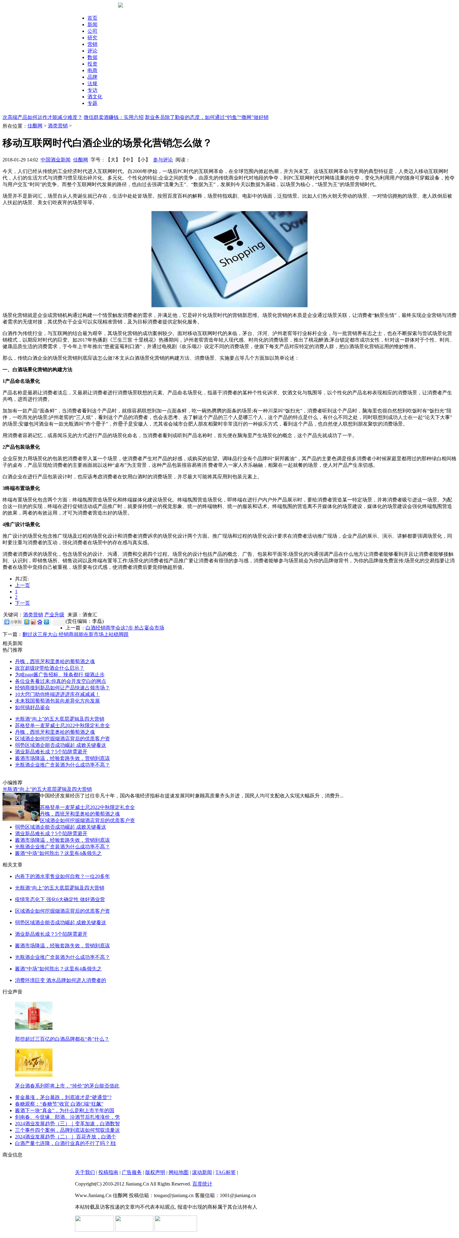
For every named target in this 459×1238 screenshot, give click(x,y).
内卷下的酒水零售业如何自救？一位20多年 (62, 876)
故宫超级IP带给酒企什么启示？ (49, 668)
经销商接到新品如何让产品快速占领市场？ (62, 687)
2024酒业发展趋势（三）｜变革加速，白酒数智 (67, 1123)
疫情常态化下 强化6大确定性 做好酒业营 (60, 899)
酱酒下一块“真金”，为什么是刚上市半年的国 (64, 1110)
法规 (92, 83)
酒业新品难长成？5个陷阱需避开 (51, 751)
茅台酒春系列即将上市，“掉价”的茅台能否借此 (67, 1085)
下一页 (22, 603)
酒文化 (94, 96)
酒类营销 (58, 125)
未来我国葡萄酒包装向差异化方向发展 (57, 700)
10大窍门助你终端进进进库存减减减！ (57, 694)
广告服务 (132, 1172)
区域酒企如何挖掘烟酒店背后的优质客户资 (62, 738)
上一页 (22, 585)
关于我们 (85, 1172)
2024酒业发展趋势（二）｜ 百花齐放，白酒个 (65, 1136)
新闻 (92, 24)
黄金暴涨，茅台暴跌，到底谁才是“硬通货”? (63, 1097)
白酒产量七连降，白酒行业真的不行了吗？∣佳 (65, 1143)
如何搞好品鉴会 (32, 707)
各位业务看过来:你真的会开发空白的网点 (60, 681)
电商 (92, 70)
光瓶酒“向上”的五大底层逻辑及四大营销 (59, 719)
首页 (92, 18)
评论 (92, 50)
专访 (92, 90)
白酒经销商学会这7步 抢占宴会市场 (125, 627)
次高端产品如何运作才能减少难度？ (42, 117)
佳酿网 (34, 125)
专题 (92, 103)
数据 (92, 57)
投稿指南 (108, 1172)
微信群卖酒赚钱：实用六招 (114, 117)
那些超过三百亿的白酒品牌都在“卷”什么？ (62, 1039)
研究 (92, 37)
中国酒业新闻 (56, 159)
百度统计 (202, 1183)
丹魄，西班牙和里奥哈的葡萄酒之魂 (55, 661)
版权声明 (155, 1172)
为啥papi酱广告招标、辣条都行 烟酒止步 (60, 674)
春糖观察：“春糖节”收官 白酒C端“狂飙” (59, 1104)
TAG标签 (225, 1172)
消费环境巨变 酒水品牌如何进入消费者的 (60, 980)
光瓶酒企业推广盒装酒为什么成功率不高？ (62, 764)
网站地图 (179, 1172)
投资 (92, 64)
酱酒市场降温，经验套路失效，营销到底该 (62, 758)
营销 (92, 44)
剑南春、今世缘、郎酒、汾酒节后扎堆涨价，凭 (67, 1117)
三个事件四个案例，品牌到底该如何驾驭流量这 (67, 1130)
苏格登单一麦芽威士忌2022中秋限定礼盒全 (62, 725)
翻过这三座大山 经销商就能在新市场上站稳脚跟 (75, 634)
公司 (92, 31)
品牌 (92, 77)
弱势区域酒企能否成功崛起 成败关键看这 (60, 745)
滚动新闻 (202, 1172)
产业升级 (54, 614)
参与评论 (163, 159)
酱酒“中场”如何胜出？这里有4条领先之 (58, 853)
